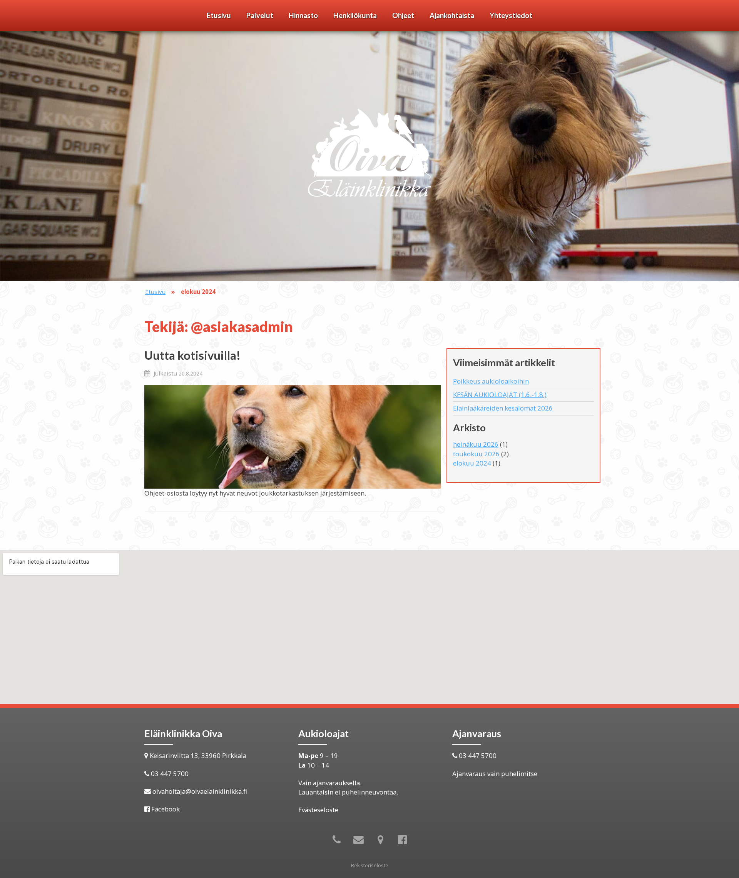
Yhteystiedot (511, 15)
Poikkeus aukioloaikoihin (491, 381)
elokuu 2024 (472, 463)
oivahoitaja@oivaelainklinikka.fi (199, 791)
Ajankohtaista (452, 15)
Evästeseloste (318, 809)
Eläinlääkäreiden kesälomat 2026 (503, 408)
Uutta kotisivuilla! (192, 355)
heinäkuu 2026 (475, 444)
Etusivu (219, 15)
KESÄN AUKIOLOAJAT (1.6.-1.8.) (500, 394)
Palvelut (259, 15)
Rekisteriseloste (369, 865)
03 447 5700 (170, 773)
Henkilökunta (355, 15)
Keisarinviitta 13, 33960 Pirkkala (198, 755)
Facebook (165, 809)
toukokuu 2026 (476, 453)
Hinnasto (303, 15)
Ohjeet (403, 15)
